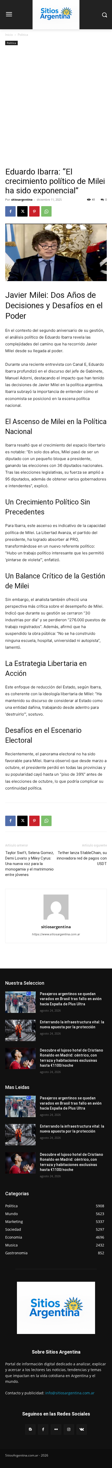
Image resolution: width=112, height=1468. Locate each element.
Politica (23, 34)
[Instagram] (69, 1429)
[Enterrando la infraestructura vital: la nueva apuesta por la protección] (20, 1030)
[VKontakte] (82, 1429)
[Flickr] (56, 1429)
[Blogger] (30, 1429)
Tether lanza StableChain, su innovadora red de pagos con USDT (82, 858)
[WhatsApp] (46, 211)
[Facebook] (10, 211)
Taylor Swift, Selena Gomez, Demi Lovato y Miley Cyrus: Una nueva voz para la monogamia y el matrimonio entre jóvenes (29, 863)
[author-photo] (56, 919)
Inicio (9, 34)
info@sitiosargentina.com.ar (70, 1392)
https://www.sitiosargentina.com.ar (56, 934)
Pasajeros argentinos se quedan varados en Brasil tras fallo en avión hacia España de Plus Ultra (71, 999)
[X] (22, 211)
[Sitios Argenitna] (56, 1308)
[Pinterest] (34, 211)
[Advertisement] (56, 108)
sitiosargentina (22, 199)
